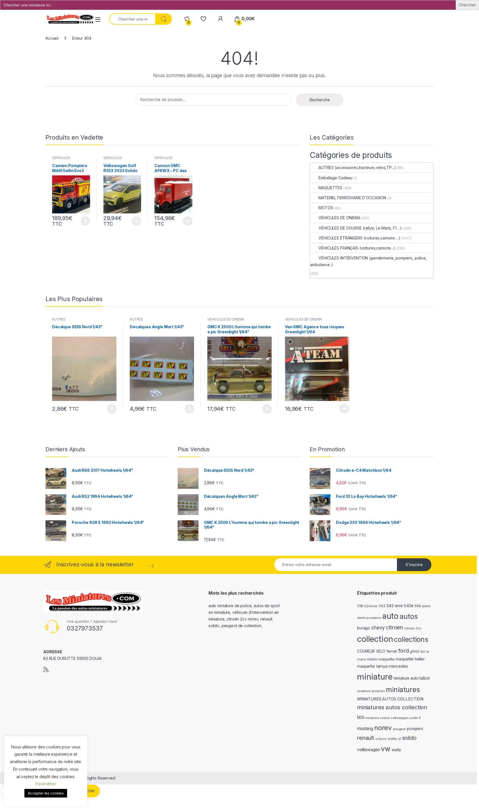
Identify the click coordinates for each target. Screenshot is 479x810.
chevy (378, 627)
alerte (426, 606)
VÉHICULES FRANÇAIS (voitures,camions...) (357, 248)
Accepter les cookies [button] (46, 793)
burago (363, 627)
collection (375, 639)
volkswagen (368, 749)
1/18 (360, 606)
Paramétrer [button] (45, 783)
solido (409, 738)
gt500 (414, 651)
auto (390, 616)
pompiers (415, 728)
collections (411, 639)
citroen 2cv (412, 628)
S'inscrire (414, 564)
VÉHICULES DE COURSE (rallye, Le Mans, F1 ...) (360, 228)
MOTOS (326, 207)
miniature (375, 677)
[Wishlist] (203, 18)
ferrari (391, 651)
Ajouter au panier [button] (83, 221)
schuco (380, 739)
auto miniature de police (230, 605)
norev (383, 728)
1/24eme (370, 606)
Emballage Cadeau (335, 177)
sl (399, 739)
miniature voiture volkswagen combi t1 (393, 718)
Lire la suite (344, 408)
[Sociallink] (46, 670)
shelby (392, 739)
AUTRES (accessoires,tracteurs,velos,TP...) (357, 167)
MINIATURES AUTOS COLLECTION (390, 699)
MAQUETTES (330, 187)
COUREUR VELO (371, 651)
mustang (365, 728)
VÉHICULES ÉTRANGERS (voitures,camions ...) (359, 238)
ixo (423, 651)
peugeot (399, 729)
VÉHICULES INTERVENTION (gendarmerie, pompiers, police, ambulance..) (368, 261)
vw (386, 749)
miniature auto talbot (412, 678)
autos (408, 616)
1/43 (381, 606)
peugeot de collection (241, 625)
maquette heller (410, 659)
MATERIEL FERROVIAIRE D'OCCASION (352, 197)
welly (396, 749)
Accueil (51, 38)
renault (365, 738)
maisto (372, 659)
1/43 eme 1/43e (400, 605)
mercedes (398, 666)
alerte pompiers (369, 618)
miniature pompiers (371, 691)
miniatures (403, 689)
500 (417, 606)
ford (403, 650)
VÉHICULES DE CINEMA (339, 217)
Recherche (320, 99)
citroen (394, 627)
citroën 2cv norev (242, 619)
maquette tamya (372, 666)
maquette (386, 659)
